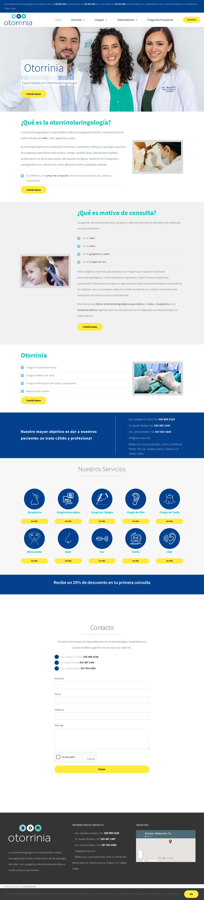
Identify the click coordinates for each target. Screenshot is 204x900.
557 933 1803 (120, 4)
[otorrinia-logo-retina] (18, 15)
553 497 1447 (90, 4)
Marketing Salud (30, 886)
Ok (191, 894)
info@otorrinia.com (85, 851)
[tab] (74, 178)
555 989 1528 (60, 4)
